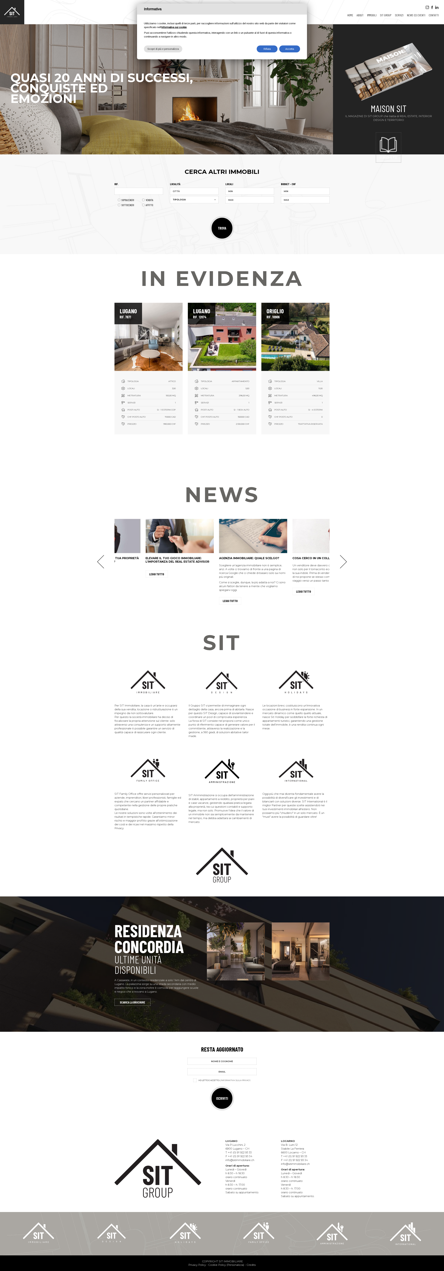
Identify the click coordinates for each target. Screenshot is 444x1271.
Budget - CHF (288, 184)
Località (175, 184)
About (360, 15)
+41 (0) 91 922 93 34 (240, 1156)
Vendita (149, 200)
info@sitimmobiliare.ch (239, 1160)
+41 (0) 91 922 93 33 (240, 1152)
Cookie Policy (217, 1264)
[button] (100, 562)
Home (350, 15)
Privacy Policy (197, 1264)
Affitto (149, 205)
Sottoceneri (127, 205)
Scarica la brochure (132, 1002)
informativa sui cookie (174, 27)
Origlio (275, 311)
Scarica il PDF (388, 157)
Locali (229, 184)
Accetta (289, 48)
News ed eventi (416, 15)
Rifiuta (267, 48)
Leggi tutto (125, 574)
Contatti (434, 15)
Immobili (372, 15)
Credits (251, 1264)
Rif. (116, 184)
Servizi (399, 15)
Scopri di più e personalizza (163, 48)
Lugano (128, 311)
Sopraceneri (127, 200)
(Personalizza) (235, 1264)
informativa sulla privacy (235, 1080)
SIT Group (385, 15)
